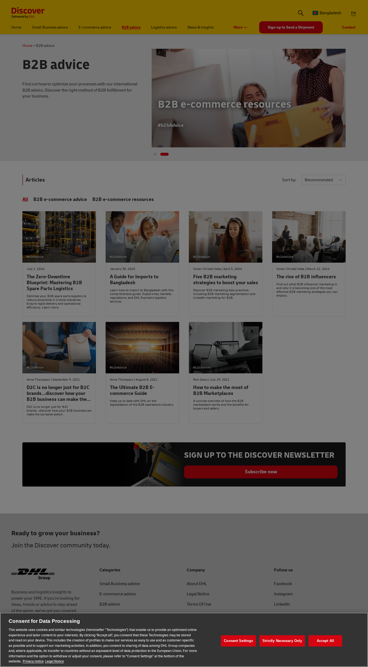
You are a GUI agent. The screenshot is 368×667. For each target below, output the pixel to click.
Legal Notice (54, 661)
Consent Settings (238, 641)
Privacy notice (33, 661)
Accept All (325, 641)
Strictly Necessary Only (282, 641)
